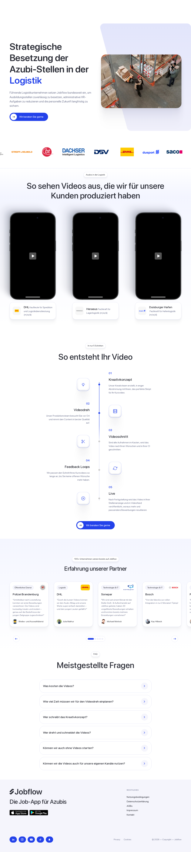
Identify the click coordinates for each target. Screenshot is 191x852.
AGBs (130, 806)
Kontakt (130, 814)
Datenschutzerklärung (138, 801)
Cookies (127, 839)
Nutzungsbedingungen (138, 797)
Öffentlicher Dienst (23, 587)
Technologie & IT (110, 587)
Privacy (117, 839)
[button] (16, 639)
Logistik (62, 587)
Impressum (132, 810)
